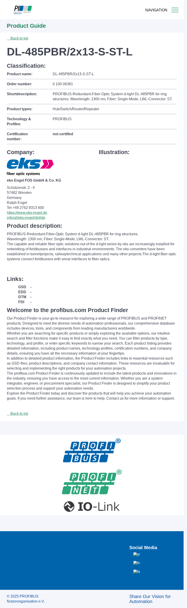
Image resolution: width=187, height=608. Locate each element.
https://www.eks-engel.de (27, 213)
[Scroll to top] (177, 600)
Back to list (19, 38)
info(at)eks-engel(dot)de (26, 218)
